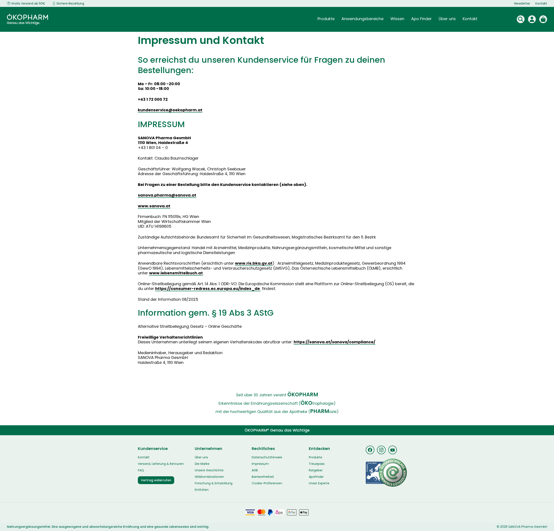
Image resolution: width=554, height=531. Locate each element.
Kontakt (541, 3)
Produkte (315, 457)
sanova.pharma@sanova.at (167, 195)
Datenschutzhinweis (267, 457)
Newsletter (522, 3)
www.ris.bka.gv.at (253, 263)
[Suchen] (521, 19)
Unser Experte (319, 483)
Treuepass (317, 464)
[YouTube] (392, 450)
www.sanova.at (154, 206)
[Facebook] (370, 450)
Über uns (201, 457)
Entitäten (202, 490)
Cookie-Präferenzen (267, 483)
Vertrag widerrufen (156, 480)
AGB (255, 470)
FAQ (141, 470)
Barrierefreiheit (263, 477)
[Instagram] (381, 450)
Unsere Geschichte (209, 470)
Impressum (260, 464)
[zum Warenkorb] (543, 19)
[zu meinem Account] (532, 19)
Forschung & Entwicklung (213, 483)
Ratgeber (316, 470)
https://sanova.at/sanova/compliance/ (334, 342)
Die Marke (202, 464)
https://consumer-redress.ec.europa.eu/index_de (208, 288)
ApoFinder (316, 477)
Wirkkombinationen (209, 477)
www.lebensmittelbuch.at (176, 273)
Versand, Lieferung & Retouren (161, 464)
